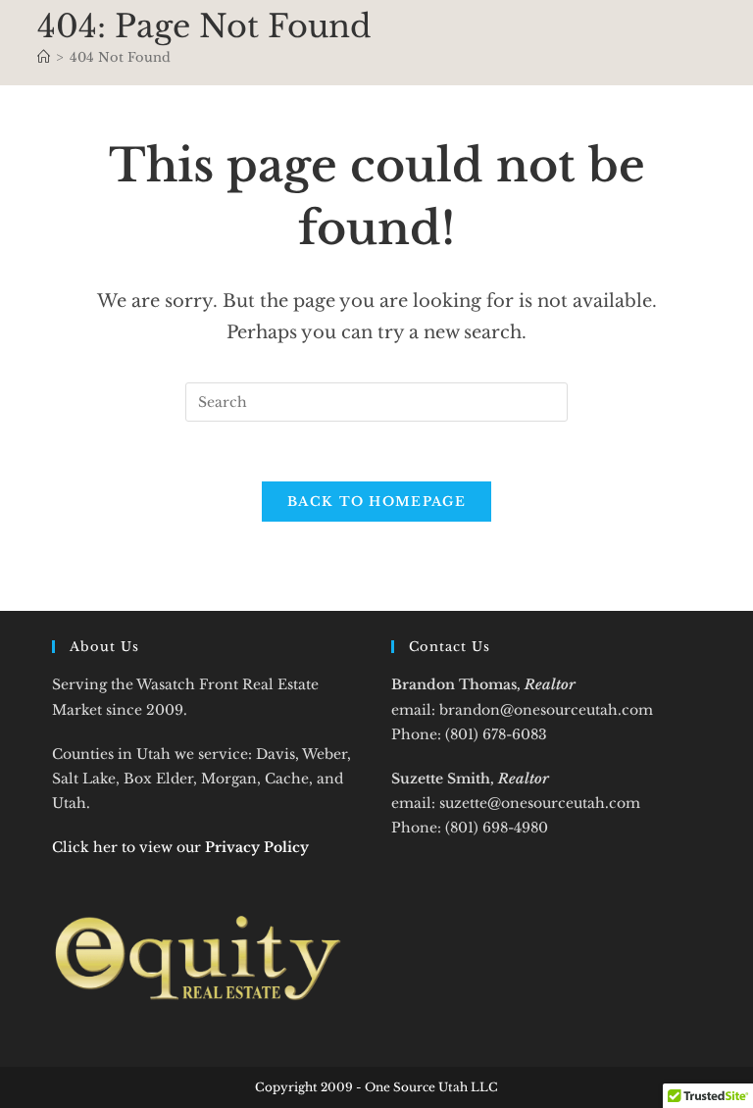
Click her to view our (180, 847)
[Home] (43, 57)
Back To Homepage (376, 501)
